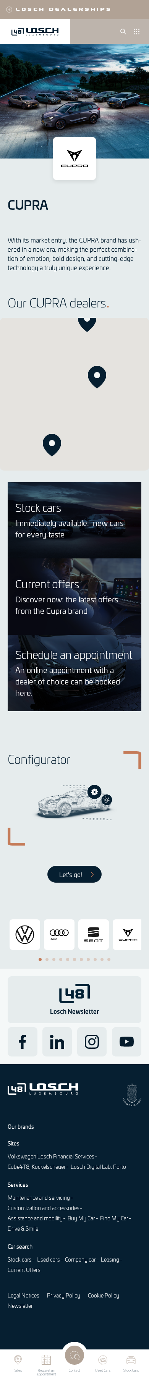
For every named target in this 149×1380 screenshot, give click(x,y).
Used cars (48, 1259)
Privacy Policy (63, 1295)
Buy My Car (81, 1218)
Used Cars (102, 1370)
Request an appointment (46, 1372)
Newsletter (20, 1305)
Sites (18, 1370)
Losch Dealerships (64, 8)
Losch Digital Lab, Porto (98, 1166)
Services (18, 1184)
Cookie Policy (103, 1295)
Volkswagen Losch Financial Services (51, 1156)
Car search (20, 1246)
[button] (97, 377)
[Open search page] (123, 31)
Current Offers (24, 1269)
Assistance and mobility (35, 1218)
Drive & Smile (23, 1228)
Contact (74, 1370)
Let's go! (70, 874)
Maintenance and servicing (39, 1197)
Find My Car (114, 1218)
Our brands (21, 1126)
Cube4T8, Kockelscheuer (37, 1166)
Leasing (110, 1259)
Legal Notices (23, 1295)
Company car (80, 1259)
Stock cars (20, 1259)
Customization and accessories (43, 1208)
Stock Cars (131, 1370)
